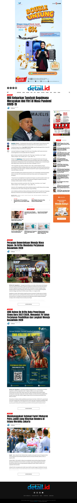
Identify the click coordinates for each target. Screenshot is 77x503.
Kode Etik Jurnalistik (27, 495)
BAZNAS (19, 195)
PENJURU (38, 92)
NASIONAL (27, 92)
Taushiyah (18, 196)
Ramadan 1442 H (45, 195)
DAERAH (23, 92)
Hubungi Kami (51, 495)
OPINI (35, 92)
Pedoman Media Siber (35, 495)
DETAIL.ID (13, 108)
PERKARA (47, 92)
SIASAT (51, 92)
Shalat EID (13, 196)
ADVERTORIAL (19, 92)
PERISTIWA (42, 92)
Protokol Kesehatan (38, 195)
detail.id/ (13, 143)
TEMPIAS (54, 92)
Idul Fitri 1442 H (28, 195)
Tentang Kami (45, 495)
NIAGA (31, 92)
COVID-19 (23, 195)
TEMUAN (59, 92)
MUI (32, 195)
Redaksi (41, 495)
